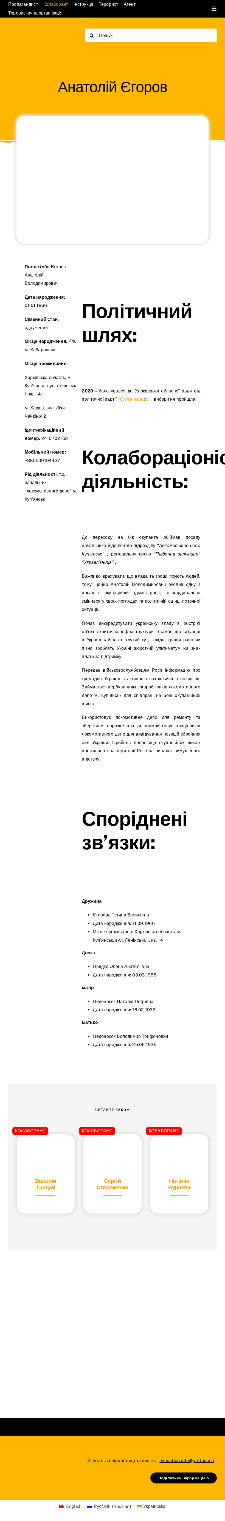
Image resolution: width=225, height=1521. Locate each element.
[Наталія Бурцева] (179, 1147)
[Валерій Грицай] (45, 1147)
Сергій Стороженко (112, 1184)
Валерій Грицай (45, 1184)
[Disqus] (112, 1327)
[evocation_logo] (35, 30)
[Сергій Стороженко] (112, 1147)
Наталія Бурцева (179, 1184)
